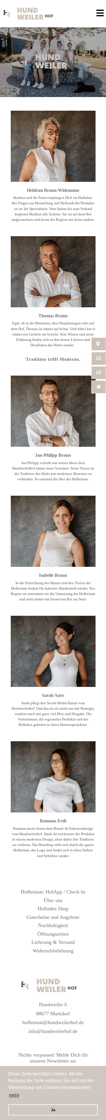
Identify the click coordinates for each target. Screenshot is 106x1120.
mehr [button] (14, 1095)
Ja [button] (53, 1109)
